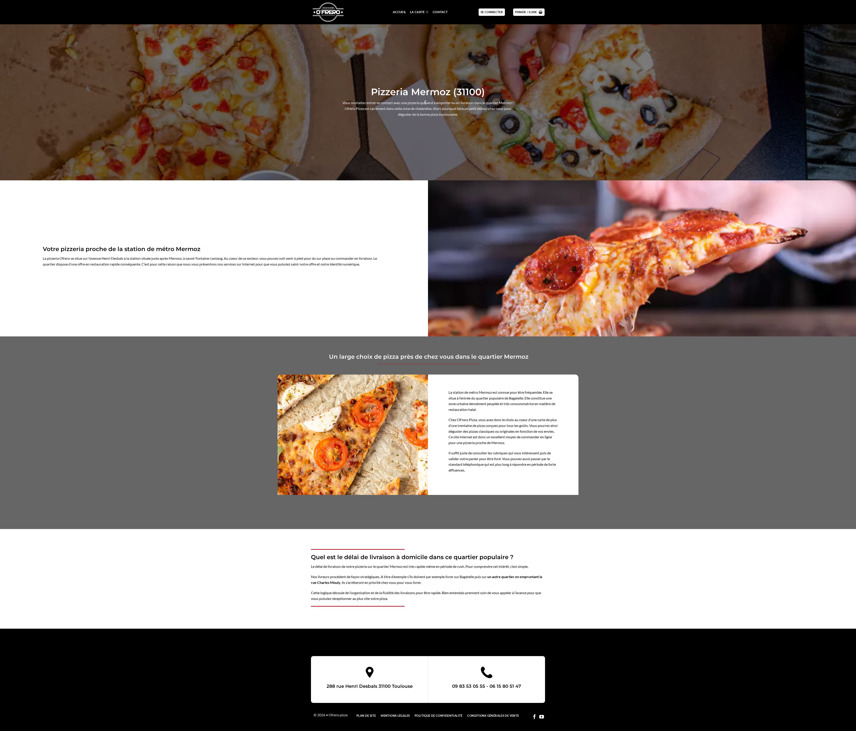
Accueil (399, 12)
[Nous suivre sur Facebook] (534, 717)
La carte (417, 12)
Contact (440, 12)
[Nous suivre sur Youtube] (541, 717)
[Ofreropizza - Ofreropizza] (333, 12)
